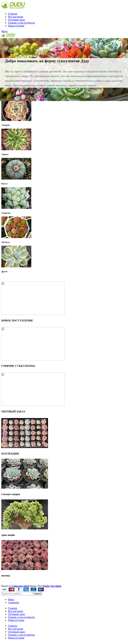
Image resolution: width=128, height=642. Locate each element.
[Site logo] (13, 8)
